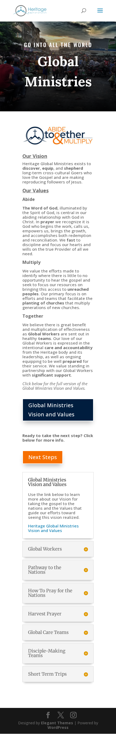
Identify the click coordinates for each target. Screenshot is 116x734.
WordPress (58, 727)
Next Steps (42, 457)
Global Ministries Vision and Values (51, 410)
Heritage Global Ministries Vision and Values (53, 528)
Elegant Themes (57, 722)
